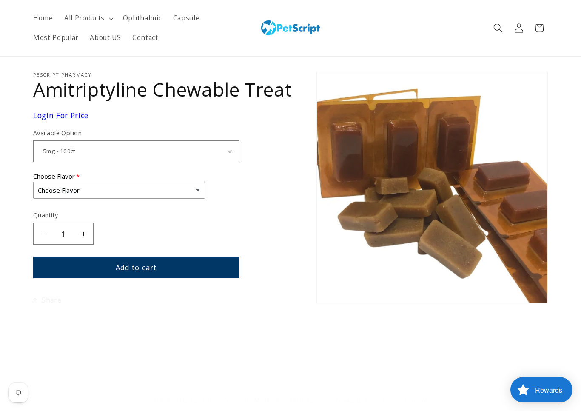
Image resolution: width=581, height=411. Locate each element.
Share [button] (51, 300)
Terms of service (404, 400)
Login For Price (60, 115)
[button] (88, 18)
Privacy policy (354, 400)
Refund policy (308, 400)
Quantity (45, 215)
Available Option (57, 133)
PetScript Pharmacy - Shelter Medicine (229, 400)
